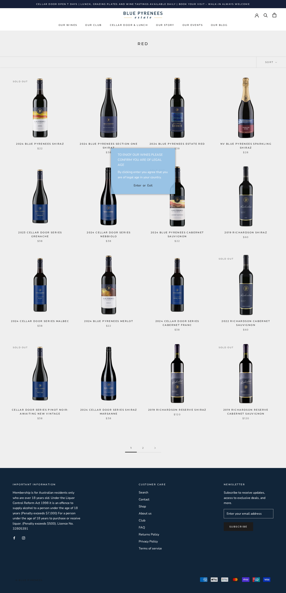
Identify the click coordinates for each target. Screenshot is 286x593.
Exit (150, 185)
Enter (137, 185)
